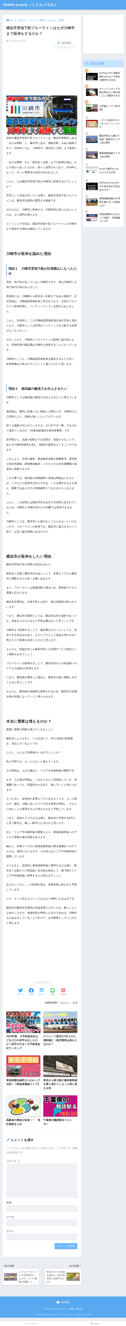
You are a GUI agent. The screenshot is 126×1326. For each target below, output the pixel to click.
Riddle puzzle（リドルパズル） (30, 4)
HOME (65, 1302)
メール (10, 1216)
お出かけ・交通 (68, 1002)
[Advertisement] (41, 71)
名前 (9, 1202)
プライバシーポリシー (54, 1309)
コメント (13, 1161)
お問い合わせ (76, 1309)
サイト (10, 1231)
